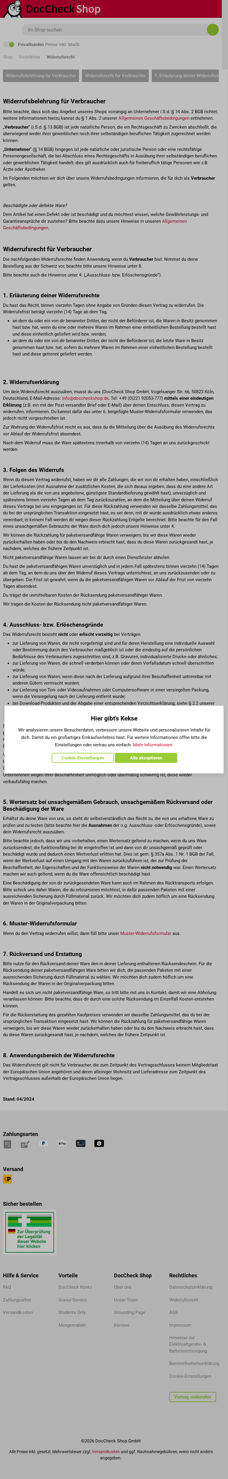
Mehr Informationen (152, 745)
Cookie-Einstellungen (83, 758)
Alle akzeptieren (146, 758)
